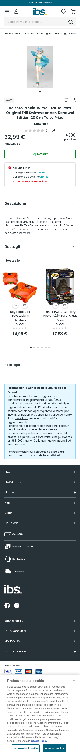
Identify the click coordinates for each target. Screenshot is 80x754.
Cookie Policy (39, 741)
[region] (40, 714)
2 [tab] (34, 347)
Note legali (12, 365)
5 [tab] (45, 347)
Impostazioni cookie (25, 748)
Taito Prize (40, 124)
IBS (18, 143)
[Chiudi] (74, 680)
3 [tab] (38, 347)
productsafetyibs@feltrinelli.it (43, 455)
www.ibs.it (21, 418)
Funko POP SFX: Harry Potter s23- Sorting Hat (60, 314)
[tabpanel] (40, 66)
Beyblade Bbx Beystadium (20, 314)
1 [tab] (40, 91)
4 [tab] (42, 347)
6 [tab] (49, 347)
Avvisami (42, 154)
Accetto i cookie (54, 748)
